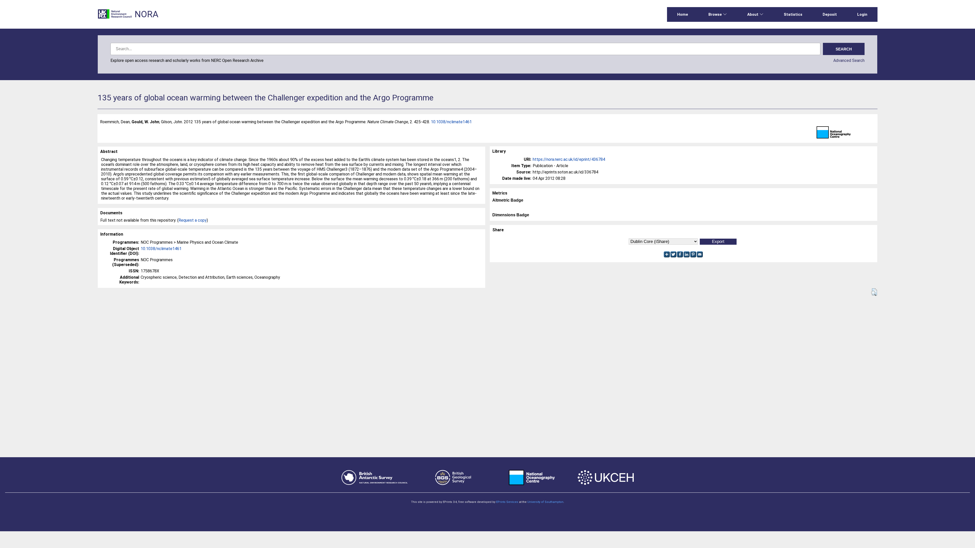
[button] (874, 292)
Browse (715, 14)
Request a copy (192, 220)
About (752, 14)
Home (682, 14)
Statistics (793, 14)
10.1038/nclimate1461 (451, 121)
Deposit (830, 14)
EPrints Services (507, 502)
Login (862, 14)
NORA (146, 14)
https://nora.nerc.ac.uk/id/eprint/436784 (569, 159)
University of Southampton (545, 502)
